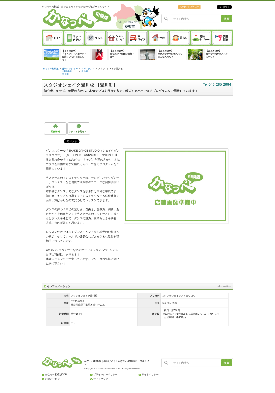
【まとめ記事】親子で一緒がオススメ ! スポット (217, 53)
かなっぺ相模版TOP (56, 374)
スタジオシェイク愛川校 (110, 68)
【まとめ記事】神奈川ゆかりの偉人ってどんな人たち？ (170, 53)
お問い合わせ (52, 379)
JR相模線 (67, 71)
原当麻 (84, 71)
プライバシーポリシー (105, 374)
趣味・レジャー (70, 68)
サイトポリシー (150, 374)
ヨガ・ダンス (88, 68)
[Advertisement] (139, 110)
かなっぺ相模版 (51, 68)
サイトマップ (100, 379)
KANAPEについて (189, 7)
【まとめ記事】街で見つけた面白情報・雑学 (122, 53)
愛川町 (65, 74)
